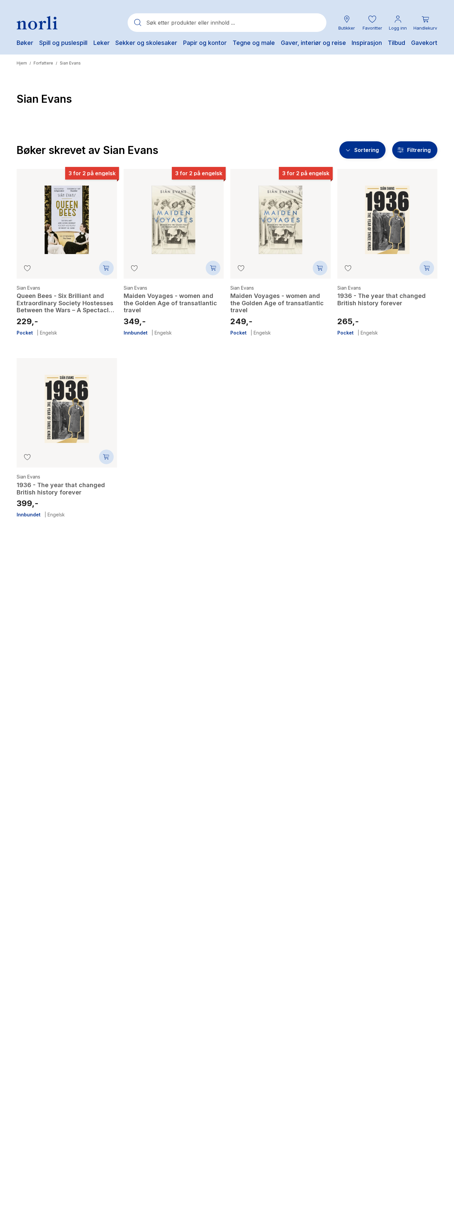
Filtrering (419, 150)
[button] (372, 22)
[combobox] (227, 22)
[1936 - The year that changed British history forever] (387, 214)
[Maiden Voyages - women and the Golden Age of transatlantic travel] (174, 214)
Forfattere (43, 63)
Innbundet (136, 333)
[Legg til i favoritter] (27, 268)
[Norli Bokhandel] (37, 22)
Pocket (25, 333)
